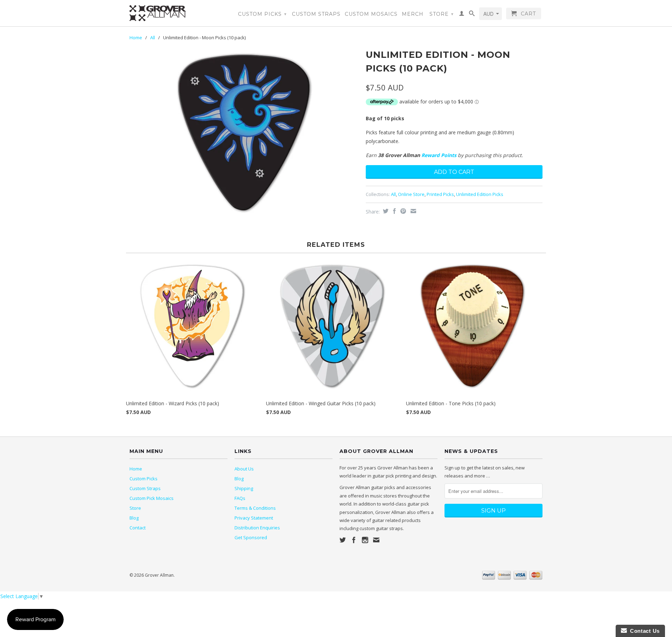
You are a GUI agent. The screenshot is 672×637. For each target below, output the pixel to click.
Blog (134, 518)
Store (441, 14)
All (152, 37)
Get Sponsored (250, 537)
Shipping (243, 488)
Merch (413, 14)
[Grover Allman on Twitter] (343, 540)
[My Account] (462, 15)
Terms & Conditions (255, 508)
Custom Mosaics (371, 14)
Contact (138, 527)
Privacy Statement (253, 518)
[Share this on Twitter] (384, 211)
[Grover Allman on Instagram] (365, 540)
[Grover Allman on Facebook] (354, 540)
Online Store (411, 194)
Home (136, 469)
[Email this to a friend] (412, 211)
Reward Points (438, 155)
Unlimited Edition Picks (479, 194)
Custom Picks (262, 14)
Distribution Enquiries (257, 527)
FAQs (239, 498)
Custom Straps (316, 14)
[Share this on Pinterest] (402, 211)
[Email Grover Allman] (376, 540)
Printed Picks (440, 194)
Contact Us (643, 631)
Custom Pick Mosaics (152, 498)
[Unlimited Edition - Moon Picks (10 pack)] (244, 132)
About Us (244, 469)
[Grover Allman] (178, 13)
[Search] (472, 15)
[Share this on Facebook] (393, 211)
